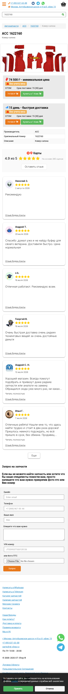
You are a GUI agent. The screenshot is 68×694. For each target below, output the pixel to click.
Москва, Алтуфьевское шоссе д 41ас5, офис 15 (33, 7)
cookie (15, 681)
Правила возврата (11, 627)
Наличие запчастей (12, 600)
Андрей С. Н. (22, 364)
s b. (17, 272)
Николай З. (21, 180)
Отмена (50, 688)
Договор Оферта (10, 665)
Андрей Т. (21, 226)
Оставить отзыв (34, 166)
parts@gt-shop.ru (10, 646)
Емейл (7, 492)
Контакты (7, 608)
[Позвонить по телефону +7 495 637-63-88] (9, 3)
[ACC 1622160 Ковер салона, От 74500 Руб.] (34, 58)
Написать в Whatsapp (13, 587)
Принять (18, 688)
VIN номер (9, 544)
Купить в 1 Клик (31, 93)
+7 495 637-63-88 (19, 3)
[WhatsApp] (43, 3)
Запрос (12, 568)
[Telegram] (38, 3)
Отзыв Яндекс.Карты (15, 215)
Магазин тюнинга (11, 604)
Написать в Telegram (12, 591)
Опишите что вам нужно (15, 526)
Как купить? (8, 619)
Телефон (8, 503)
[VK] (33, 3)
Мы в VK (6, 631)
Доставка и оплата (11, 623)
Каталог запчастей (11, 596)
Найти (63, 14)
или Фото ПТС (10, 555)
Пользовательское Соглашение (18, 669)
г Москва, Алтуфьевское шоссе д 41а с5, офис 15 (27, 638)
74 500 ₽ (11, 93)
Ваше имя (9, 515)
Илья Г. (19, 410)
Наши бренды (9, 615)
